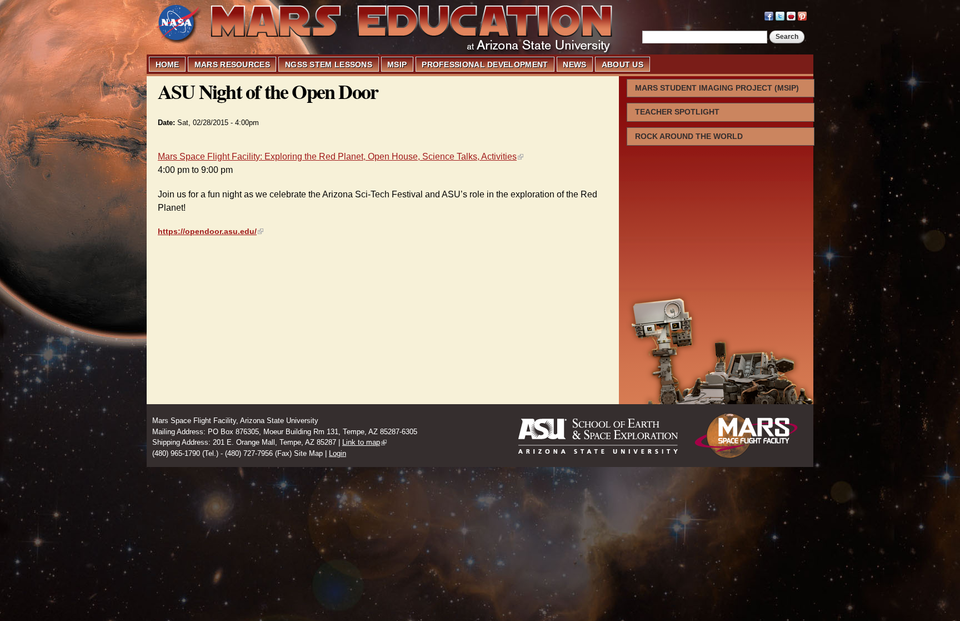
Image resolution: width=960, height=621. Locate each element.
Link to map (361, 442)
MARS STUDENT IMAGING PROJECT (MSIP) (717, 87)
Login (337, 453)
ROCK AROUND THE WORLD (689, 136)
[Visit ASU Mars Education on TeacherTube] (791, 15)
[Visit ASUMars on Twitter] (780, 15)
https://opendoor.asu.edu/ (207, 231)
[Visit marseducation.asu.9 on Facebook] (768, 15)
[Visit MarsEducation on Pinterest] (802, 15)
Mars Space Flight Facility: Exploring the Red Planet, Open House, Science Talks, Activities (337, 156)
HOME (167, 64)
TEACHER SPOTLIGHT (677, 111)
